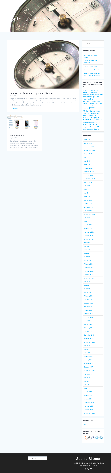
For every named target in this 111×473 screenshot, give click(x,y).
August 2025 (88, 154)
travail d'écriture (90, 124)
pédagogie (94, 117)
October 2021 (88, 275)
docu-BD (92, 95)
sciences (86, 122)
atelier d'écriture (89, 90)
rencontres (88, 119)
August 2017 (88, 374)
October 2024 (88, 175)
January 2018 (88, 360)
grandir (96, 96)
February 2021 (88, 296)
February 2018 (88, 356)
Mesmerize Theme (91, 465)
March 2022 (88, 260)
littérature (86, 103)
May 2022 (87, 253)
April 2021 (87, 289)
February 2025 (88, 168)
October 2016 (88, 410)
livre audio (99, 103)
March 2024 (88, 200)
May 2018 (87, 353)
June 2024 (87, 189)
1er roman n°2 (17, 135)
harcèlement (86, 99)
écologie (97, 127)
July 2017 (87, 378)
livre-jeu (92, 103)
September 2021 (89, 278)
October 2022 (88, 236)
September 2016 (89, 413)
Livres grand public (82, 3)
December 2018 (89, 335)
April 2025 (87, 165)
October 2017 (88, 367)
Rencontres (67, 3)
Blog (95, 3)
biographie (87, 92)
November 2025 (89, 147)
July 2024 (87, 186)
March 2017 (88, 392)
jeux (98, 101)
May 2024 (87, 193)
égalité (97, 129)
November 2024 (89, 172)
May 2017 (87, 385)
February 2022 (88, 264)
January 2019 (88, 331)
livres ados (98, 106)
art (84, 90)
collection (86, 95)
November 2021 (89, 271)
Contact (102, 3)
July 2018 (87, 346)
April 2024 (87, 196)
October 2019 (88, 317)
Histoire (93, 99)
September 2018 (89, 342)
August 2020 (88, 307)
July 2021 (87, 282)
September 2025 (89, 150)
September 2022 (89, 239)
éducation (91, 129)
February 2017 (88, 395)
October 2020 (88, 303)
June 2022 (87, 250)
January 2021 (88, 299)
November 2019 (89, 314)
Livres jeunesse (53, 3)
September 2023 (89, 214)
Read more (13, 108)
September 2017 (89, 370)
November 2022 (89, 232)
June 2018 (87, 349)
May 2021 (87, 285)
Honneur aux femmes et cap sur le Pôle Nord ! (32, 93)
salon (94, 120)
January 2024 (88, 207)
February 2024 (88, 204)
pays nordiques (89, 115)
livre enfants (92, 105)
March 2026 (88, 143)
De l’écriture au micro (91, 66)
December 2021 (89, 268)
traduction (98, 122)
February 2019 (88, 328)
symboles (92, 122)
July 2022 (87, 246)
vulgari (98, 124)
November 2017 (89, 363)
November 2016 (89, 406)
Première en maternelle (91, 70)
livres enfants (89, 109)
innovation (87, 101)
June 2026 (87, 140)
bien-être (96, 90)
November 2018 (89, 339)
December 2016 (89, 402)
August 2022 (88, 243)
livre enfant (86, 105)
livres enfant (86, 108)
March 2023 (88, 225)
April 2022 (87, 257)
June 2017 (87, 381)
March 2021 (88, 292)
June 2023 (87, 221)
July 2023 (87, 218)
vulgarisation (88, 127)
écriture (85, 129)
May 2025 (87, 161)
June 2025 (87, 157)
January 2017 (88, 399)
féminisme (87, 96)
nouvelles (96, 113)
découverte (99, 95)
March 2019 (88, 324)
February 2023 (88, 228)
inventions (94, 101)
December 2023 (89, 211)
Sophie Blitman (15, 3)
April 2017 (87, 388)
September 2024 (89, 179)
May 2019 (87, 321)
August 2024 (88, 182)
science (99, 119)
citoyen (95, 92)
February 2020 (88, 310)
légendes (90, 113)
